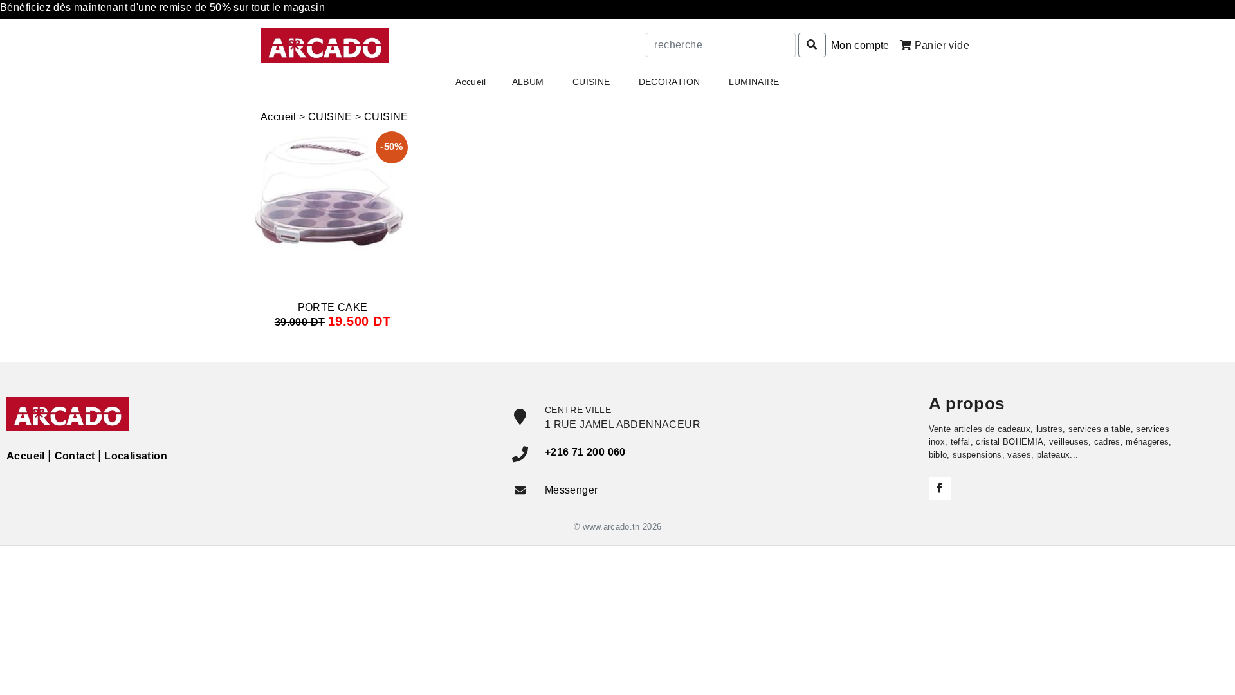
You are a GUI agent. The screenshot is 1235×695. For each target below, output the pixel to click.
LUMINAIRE (754, 82)
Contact (75, 455)
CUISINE (330, 116)
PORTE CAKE (333, 307)
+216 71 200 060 (585, 452)
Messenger (571, 490)
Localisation (135, 455)
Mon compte (860, 45)
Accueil (470, 82)
